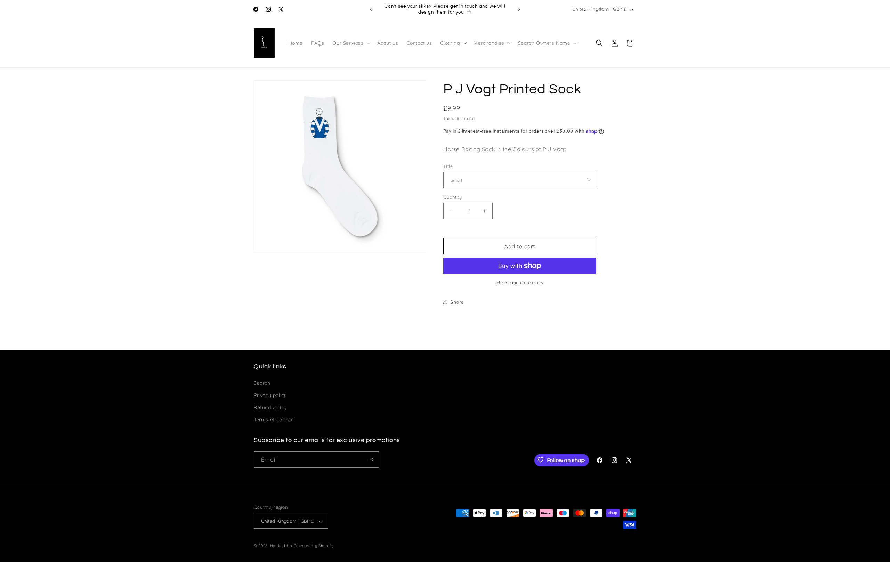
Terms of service (274, 419)
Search (262, 383)
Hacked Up (281, 546)
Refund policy (270, 407)
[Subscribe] (371, 459)
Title (448, 166)
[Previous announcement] (371, 9)
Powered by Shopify (314, 546)
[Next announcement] (519, 9)
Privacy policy (270, 395)
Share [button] (457, 302)
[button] (350, 43)
